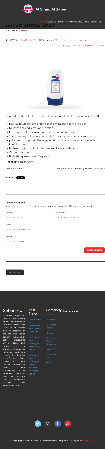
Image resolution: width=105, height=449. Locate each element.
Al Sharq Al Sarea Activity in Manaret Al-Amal (35, 343)
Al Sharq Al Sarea (27, 40)
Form (49, 362)
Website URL (11, 236)
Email (9, 224)
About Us (51, 22)
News (86, 22)
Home (43, 22)
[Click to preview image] (55, 82)
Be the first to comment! (94, 46)
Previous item (14, 272)
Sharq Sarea (88, 440)
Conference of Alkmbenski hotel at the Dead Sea (35, 325)
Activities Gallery (74, 22)
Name (9, 212)
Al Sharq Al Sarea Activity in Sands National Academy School (34, 364)
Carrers (50, 333)
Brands (61, 22)
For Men (23, 31)
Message (60, 212)
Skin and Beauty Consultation (52, 341)
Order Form (52, 349)
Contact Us (96, 22)
